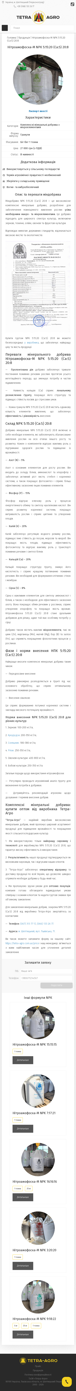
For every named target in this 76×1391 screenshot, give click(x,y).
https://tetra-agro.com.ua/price (22, 943)
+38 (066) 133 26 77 (25, 6)
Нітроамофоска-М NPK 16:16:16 (35, 1182)
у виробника (31, 342)
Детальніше (23, 1060)
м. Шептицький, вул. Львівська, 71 (36, 931)
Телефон (14, 978)
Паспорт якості (38, 111)
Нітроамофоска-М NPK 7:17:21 (34, 1113)
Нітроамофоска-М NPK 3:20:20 (34, 1250)
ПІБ (17, 971)
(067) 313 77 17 (28, 923)
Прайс (38, 1366)
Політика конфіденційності (38, 1375)
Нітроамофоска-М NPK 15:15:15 (35, 1044)
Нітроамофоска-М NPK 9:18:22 (34, 1319)
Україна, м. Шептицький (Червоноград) (24, 2)
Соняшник (13, 742)
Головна (11, 37)
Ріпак (11, 750)
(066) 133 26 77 (45, 923)
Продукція (24, 37)
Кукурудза (14, 735)
